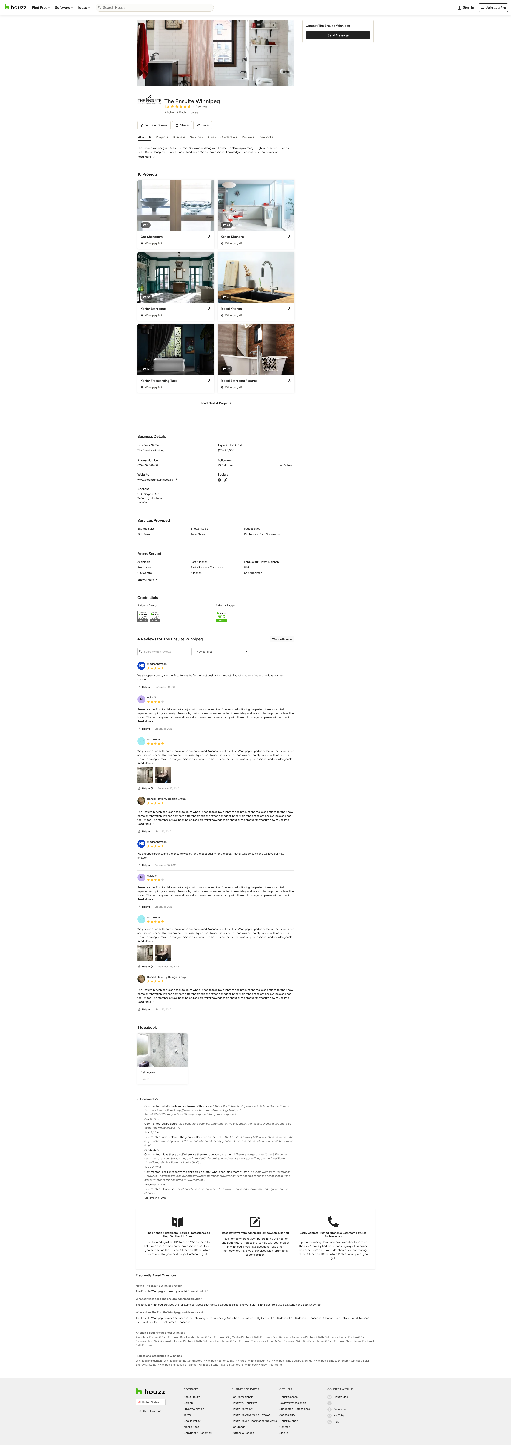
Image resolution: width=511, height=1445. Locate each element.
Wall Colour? (169, 1123)
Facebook (340, 1409)
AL (141, 699)
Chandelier (168, 1189)
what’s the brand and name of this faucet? (188, 1106)
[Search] (100, 8)
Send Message (338, 35)
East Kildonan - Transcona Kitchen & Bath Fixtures (303, 1337)
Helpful (146, 687)
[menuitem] (41, 7)
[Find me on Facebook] (219, 480)
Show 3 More (145, 579)
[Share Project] (210, 237)
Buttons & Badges (243, 1433)
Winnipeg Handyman (149, 1360)
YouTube (339, 1415)
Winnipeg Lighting (259, 1360)
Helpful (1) (147, 788)
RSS (336, 1421)
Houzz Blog (341, 1397)
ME (141, 665)
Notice (200, 1409)
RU (141, 741)
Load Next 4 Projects (216, 403)
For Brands (238, 1427)
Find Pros (39, 7)
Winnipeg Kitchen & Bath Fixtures (225, 1360)
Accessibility (287, 1415)
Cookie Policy (192, 1421)
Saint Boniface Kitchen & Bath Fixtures (320, 1341)
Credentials (228, 137)
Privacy (188, 1409)
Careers (189, 1403)
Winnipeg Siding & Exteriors (331, 1360)
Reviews (248, 137)
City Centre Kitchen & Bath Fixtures (248, 1337)
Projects (162, 137)
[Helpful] (139, 687)
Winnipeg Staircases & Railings (177, 1364)
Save (205, 125)
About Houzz (192, 1397)
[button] (215, 613)
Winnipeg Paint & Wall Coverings (292, 1360)
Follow (288, 465)
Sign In (283, 1433)
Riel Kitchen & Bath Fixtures (232, 1341)
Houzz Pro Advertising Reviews (251, 1415)
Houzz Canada (288, 1397)
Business (179, 137)
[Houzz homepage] (15, 6)
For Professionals (242, 1397)
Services (196, 137)
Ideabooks (266, 137)
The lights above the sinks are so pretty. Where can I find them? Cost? (205, 1172)
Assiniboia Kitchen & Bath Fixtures (157, 1337)
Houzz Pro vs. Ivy (242, 1409)
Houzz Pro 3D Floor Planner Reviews (254, 1421)
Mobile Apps (191, 1427)
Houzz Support (288, 1421)
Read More (144, 156)
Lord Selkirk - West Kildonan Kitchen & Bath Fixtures (180, 1341)
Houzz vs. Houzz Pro (244, 1403)
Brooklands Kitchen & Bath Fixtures (202, 1337)
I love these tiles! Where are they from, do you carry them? (198, 1154)
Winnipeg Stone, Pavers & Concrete (220, 1364)
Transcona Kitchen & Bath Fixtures (272, 1341)
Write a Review (282, 639)
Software (62, 7)
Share (184, 125)
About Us (144, 137)
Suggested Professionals (295, 1409)
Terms (188, 1415)
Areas (211, 137)
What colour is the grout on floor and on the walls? (193, 1137)
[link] (145, 721)
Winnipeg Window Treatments (264, 1364)
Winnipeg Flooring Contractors (183, 1360)
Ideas (82, 7)
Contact (284, 1427)
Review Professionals (292, 1403)
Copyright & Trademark (198, 1433)
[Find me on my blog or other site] (225, 480)
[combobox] (155, 8)
